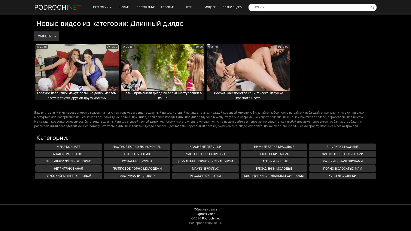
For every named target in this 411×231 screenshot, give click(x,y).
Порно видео (232, 7)
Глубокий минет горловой (68, 176)
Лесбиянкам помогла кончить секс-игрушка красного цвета (248, 95)
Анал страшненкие (68, 154)
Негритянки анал (68, 168)
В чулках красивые (343, 146)
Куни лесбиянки (342, 176)
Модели (210, 7)
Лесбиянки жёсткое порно (68, 161)
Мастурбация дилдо (137, 176)
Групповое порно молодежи (137, 168)
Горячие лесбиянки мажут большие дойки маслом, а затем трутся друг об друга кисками (77, 95)
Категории (101, 7)
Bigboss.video (205, 214)
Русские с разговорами (342, 161)
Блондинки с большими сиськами (274, 176)
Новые (124, 7)
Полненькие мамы (274, 154)
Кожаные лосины (137, 161)
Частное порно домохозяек (137, 146)
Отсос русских (137, 154)
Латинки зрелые (274, 161)
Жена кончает (68, 146)
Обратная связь (205, 209)
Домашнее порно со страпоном (205, 161)
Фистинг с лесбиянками (342, 154)
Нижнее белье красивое (274, 146)
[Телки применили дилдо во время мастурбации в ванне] (162, 67)
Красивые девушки (205, 146)
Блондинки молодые (274, 168)
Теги (189, 7)
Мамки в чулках (205, 168)
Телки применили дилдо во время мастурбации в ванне (163, 95)
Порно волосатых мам (342, 168)
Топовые (167, 7)
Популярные (146, 7)
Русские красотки (205, 176)
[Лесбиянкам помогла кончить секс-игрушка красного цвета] (248, 67)
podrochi (57, 7)
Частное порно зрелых (205, 154)
